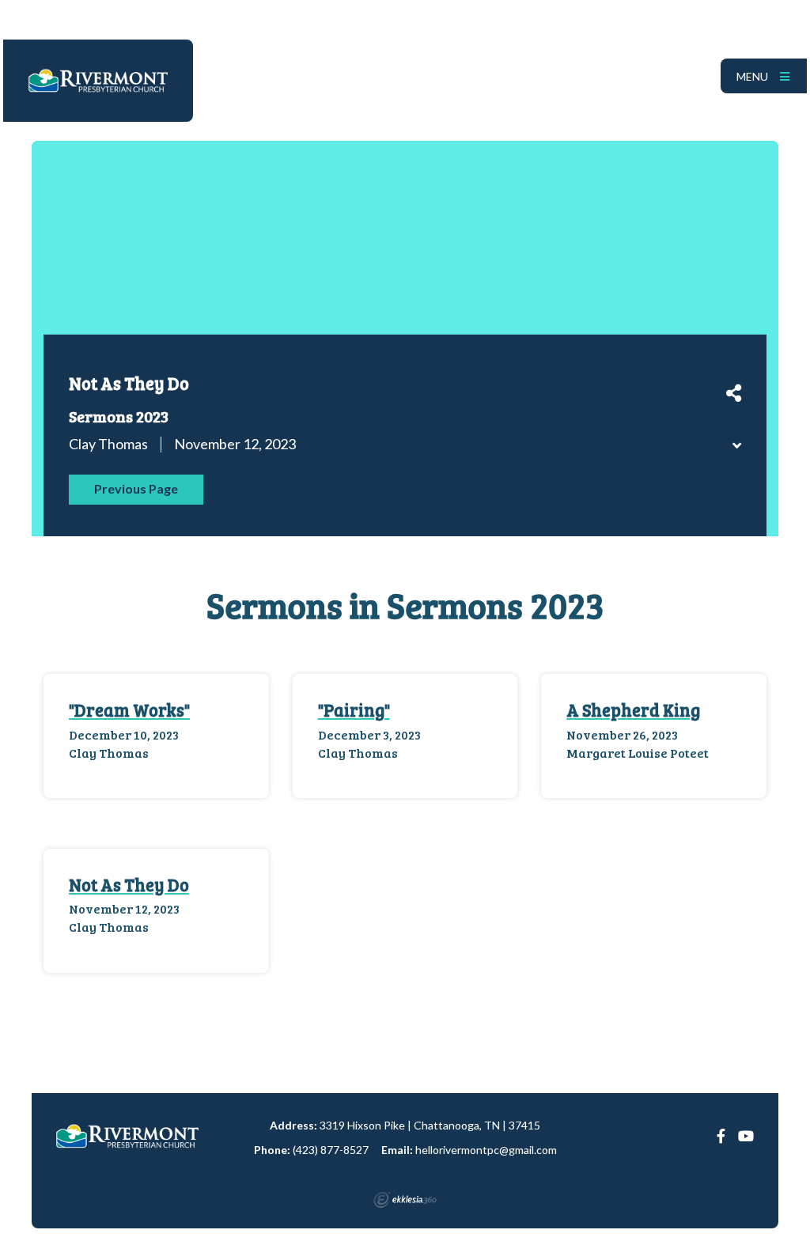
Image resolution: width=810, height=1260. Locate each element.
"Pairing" (354, 709)
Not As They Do (129, 884)
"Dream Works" (129, 709)
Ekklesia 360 (405, 1200)
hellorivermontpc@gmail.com (486, 1149)
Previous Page (136, 488)
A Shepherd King (633, 709)
